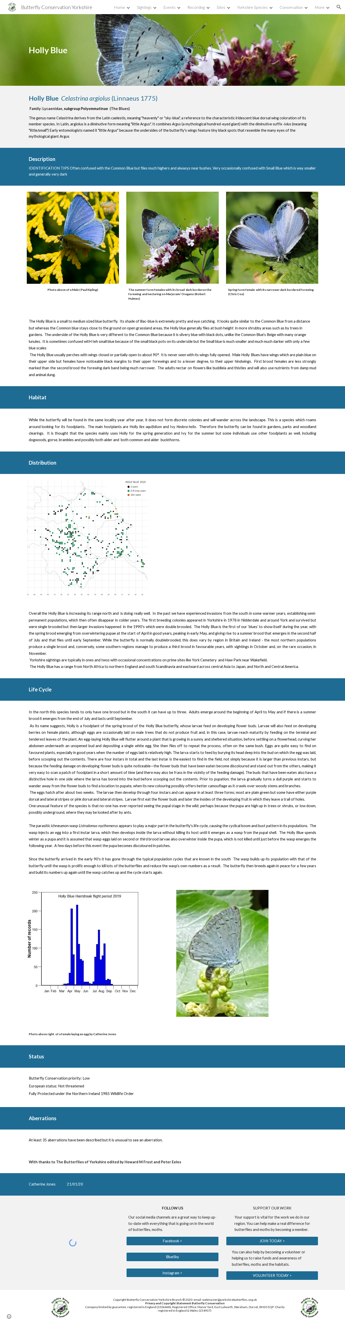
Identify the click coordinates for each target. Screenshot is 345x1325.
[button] (339, 7)
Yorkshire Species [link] (252, 7)
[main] (73, 50)
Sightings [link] (144, 7)
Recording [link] (196, 7)
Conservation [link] (291, 7)
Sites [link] (221, 7)
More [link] (320, 7)
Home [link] (119, 7)
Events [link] (169, 7)
